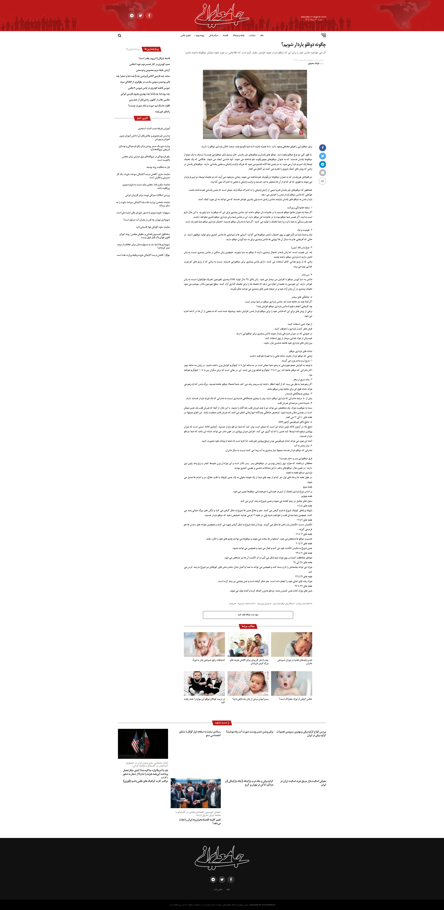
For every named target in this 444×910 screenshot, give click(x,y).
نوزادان (231, 604)
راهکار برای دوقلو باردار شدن (283, 604)
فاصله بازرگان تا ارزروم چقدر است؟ (154, 58)
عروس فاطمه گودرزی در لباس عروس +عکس (149, 88)
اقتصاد (225, 35)
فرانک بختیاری (313, 63)
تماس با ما (218, 889)
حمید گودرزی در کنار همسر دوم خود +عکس (149, 64)
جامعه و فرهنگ (239, 35)
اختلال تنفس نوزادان (303, 604)
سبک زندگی (213, 35)
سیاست (252, 35)
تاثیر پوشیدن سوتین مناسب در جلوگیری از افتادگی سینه (145, 82)
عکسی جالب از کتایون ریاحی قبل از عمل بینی (149, 100)
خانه (261, 35)
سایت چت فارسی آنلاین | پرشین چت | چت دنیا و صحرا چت (143, 76)
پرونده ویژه (200, 35)
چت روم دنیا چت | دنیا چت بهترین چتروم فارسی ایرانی (145, 94)
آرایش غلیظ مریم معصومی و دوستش (153, 70)
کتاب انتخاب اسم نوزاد (245, 604)
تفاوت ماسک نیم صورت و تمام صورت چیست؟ (149, 106)
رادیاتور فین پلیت (162, 111)
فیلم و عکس (185, 35)
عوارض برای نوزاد (263, 604)
